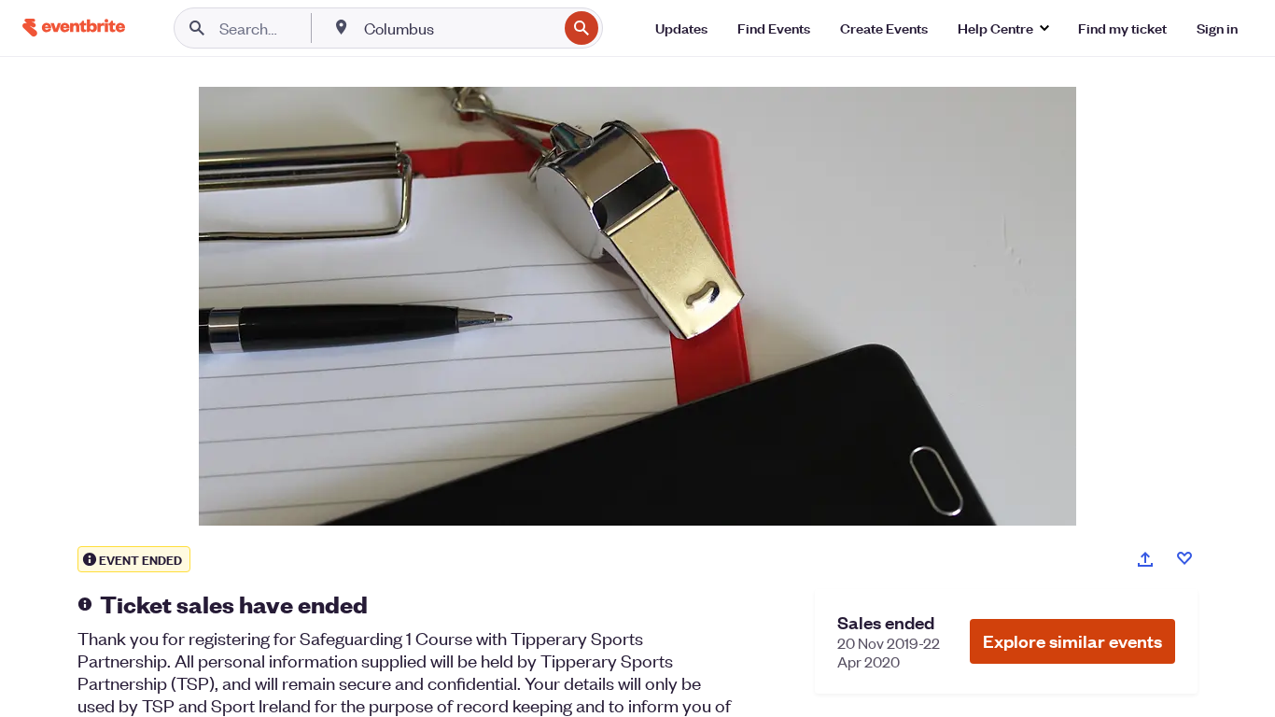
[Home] (73, 27)
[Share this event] (1145, 559)
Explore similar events (1072, 641)
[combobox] (459, 28)
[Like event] (1184, 558)
